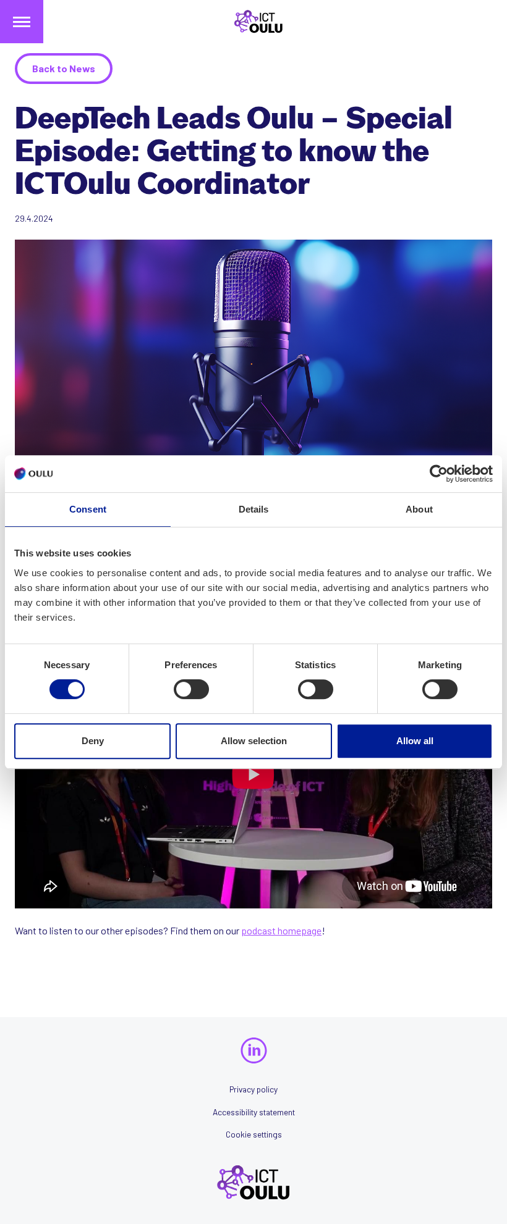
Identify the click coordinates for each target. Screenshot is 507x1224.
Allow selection (254, 741)
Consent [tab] (87, 509)
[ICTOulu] (253, 21)
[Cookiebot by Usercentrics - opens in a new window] (439, 473)
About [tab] (419, 509)
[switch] (191, 689)
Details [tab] (254, 509)
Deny (93, 741)
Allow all (414, 741)
